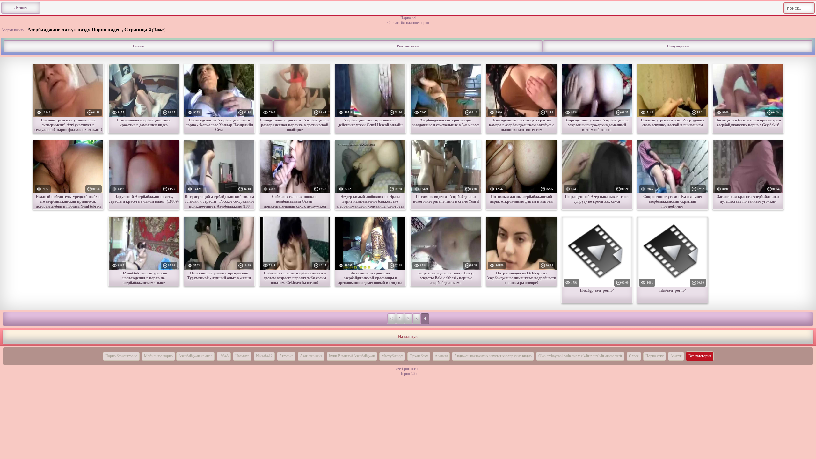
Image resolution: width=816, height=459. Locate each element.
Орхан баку (419, 356)
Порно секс (654, 356)
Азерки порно (12, 30)
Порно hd (408, 18)
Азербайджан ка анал (195, 356)
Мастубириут (392, 356)
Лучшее (20, 7)
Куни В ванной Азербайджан (352, 356)
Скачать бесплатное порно (408, 22)
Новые (138, 46)
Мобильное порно (158, 356)
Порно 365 (408, 373)
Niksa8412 (264, 356)
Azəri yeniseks (311, 356)
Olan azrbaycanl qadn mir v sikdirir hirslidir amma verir (580, 356)
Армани (441, 356)
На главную (408, 336)
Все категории (699, 356)
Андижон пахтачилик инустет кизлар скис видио (493, 356)
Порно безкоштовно (121, 356)
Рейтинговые (408, 46)
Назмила (242, 356)
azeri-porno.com (408, 369)
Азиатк (676, 356)
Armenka (286, 356)
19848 (224, 356)
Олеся (634, 356)
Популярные (678, 46)
